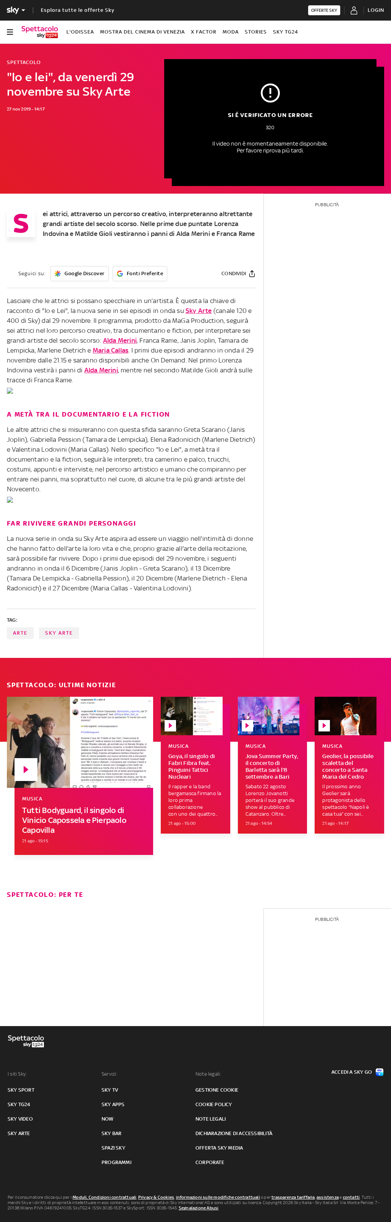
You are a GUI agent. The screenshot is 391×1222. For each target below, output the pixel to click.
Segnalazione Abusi (199, 1208)
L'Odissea (80, 32)
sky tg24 (19, 1104)
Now (108, 1119)
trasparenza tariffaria (293, 1197)
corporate (210, 1162)
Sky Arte (199, 310)
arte (20, 633)
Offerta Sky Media (219, 1148)
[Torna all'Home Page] (40, 32)
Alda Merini (120, 340)
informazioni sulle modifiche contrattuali (218, 1197)
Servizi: (110, 1074)
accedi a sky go (351, 1072)
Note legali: (208, 1074)
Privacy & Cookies (156, 1197)
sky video (20, 1119)
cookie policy (214, 1104)
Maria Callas (110, 350)
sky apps (113, 1104)
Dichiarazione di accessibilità (234, 1133)
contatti (351, 1197)
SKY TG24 (285, 32)
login (376, 10)
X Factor (204, 32)
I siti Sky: (17, 1074)
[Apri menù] (10, 32)
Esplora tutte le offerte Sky (78, 10)
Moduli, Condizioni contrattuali (104, 1197)
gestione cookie (217, 1090)
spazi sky (113, 1148)
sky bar (111, 1133)
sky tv (110, 1090)
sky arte (59, 633)
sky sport (21, 1090)
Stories (256, 32)
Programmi (116, 1162)
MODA (231, 32)
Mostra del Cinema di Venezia (142, 32)
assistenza (328, 1197)
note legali (211, 1119)
